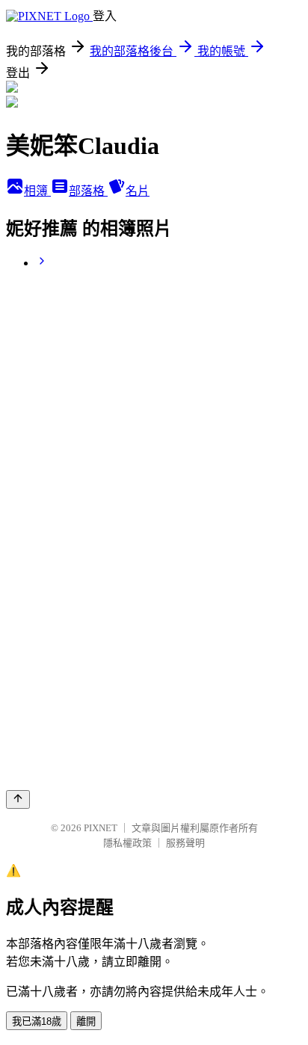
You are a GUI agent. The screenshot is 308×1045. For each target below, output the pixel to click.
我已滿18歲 (36, 1021)
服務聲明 (185, 842)
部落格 (88, 191)
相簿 (37, 191)
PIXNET (100, 827)
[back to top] (18, 799)
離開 (86, 1021)
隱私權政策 (127, 842)
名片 (138, 191)
